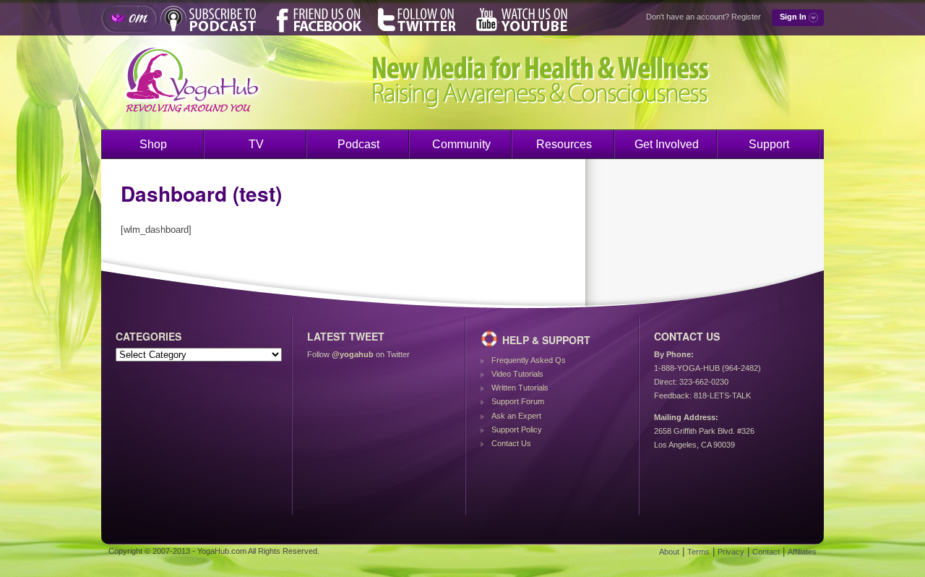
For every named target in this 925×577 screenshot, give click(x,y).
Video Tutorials (517, 373)
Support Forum (517, 401)
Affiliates (802, 551)
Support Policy (516, 429)
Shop (153, 144)
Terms (698, 551)
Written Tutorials (519, 387)
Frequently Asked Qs (528, 360)
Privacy (731, 551)
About (669, 551)
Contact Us (511, 443)
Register (746, 16)
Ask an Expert (516, 415)
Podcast (358, 144)
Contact (766, 551)
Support (769, 144)
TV (256, 144)
